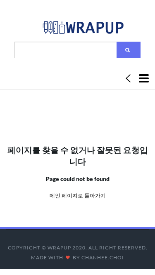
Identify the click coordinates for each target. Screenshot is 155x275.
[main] (82, 29)
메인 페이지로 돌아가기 (78, 195)
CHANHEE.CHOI (102, 257)
